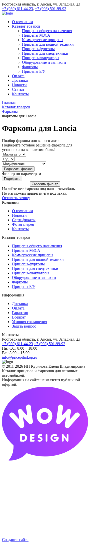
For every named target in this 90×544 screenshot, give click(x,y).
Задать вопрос (24, 326)
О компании (22, 211)
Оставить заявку (16, 198)
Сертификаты (24, 220)
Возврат (19, 317)
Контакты (20, 229)
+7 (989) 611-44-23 (17, 9)
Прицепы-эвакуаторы (30, 273)
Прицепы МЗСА (26, 250)
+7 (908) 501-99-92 (50, 9)
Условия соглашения (29, 322)
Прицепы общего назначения (37, 246)
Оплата (18, 308)
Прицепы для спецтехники (35, 268)
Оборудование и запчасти (34, 277)
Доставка (20, 303)
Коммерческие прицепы (32, 255)
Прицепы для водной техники (38, 259)
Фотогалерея (23, 224)
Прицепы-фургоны (28, 264)
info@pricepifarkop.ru (19, 357)
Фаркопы (20, 282)
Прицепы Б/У (23, 286)
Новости (19, 215)
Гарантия (20, 312)
